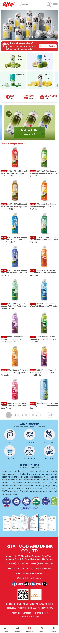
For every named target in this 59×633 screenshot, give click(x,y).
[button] (23, 37)
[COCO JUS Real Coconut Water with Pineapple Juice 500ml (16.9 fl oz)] (44, 157)
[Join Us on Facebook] (14, 584)
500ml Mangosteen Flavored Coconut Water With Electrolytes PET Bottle (12, 339)
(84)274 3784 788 (45, 563)
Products (29, 631)
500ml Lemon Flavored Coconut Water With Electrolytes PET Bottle (43, 339)
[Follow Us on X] (44, 584)
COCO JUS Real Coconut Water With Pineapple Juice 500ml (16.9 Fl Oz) (43, 173)
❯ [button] (53, 25)
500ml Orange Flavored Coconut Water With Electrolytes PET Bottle (43, 272)
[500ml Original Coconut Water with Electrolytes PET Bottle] (44, 289)
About (41, 631)
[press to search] (48, 4)
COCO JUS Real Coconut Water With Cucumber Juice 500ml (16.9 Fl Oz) (44, 239)
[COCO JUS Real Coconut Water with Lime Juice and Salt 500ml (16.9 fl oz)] (14, 223)
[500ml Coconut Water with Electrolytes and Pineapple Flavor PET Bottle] (14, 356)
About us (16, 613)
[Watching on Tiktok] (26, 584)
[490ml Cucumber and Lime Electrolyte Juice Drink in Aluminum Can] (44, 389)
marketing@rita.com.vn (32, 573)
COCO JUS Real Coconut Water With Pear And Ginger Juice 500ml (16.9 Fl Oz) (14, 206)
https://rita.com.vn (33, 578)
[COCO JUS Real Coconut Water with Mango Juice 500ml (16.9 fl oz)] (44, 190)
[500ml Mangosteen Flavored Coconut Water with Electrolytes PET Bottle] (14, 323)
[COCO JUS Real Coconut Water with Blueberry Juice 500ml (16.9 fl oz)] (14, 256)
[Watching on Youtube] (20, 584)
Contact (53, 631)
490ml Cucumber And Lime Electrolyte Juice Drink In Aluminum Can (44, 405)
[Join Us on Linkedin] (32, 584)
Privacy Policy (41, 613)
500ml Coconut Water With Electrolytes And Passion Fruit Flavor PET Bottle (44, 372)
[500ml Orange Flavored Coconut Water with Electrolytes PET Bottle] (44, 256)
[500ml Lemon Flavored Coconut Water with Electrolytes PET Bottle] (44, 323)
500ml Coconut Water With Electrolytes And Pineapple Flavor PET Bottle (15, 372)
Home (6, 631)
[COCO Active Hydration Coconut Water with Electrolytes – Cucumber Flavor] (14, 289)
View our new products (12, 144)
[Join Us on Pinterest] (38, 584)
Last (50, 415)
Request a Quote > (47, 46)
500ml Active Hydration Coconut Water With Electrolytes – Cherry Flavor (14, 405)
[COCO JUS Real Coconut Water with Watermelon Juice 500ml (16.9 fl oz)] (14, 157)
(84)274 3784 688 (20, 563)
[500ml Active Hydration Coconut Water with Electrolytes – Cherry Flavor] (14, 389)
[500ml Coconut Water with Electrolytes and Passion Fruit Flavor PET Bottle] (44, 356)
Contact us (27, 613)
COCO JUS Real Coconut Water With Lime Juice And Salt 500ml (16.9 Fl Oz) (14, 239)
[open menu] (55, 4)
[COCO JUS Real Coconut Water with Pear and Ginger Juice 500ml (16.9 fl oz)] (14, 190)
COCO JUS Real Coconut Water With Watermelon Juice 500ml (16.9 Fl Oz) (14, 173)
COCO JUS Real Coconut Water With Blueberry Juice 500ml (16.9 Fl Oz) (14, 272)
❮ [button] (5, 25)
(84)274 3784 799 (20, 568)
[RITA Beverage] (8, 4)
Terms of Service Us (29, 616)
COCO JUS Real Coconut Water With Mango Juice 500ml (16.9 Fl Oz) (43, 206)
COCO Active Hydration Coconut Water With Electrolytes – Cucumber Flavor (14, 306)
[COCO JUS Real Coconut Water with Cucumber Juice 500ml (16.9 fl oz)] (44, 223)
